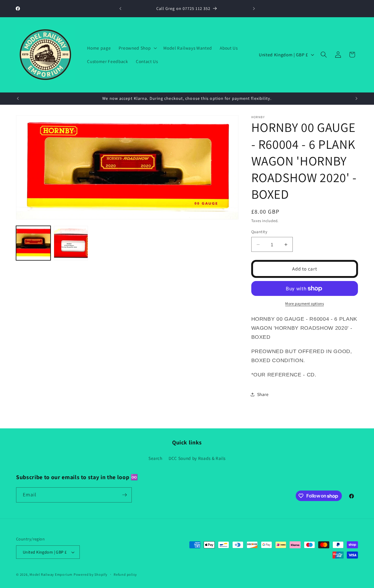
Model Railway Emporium (51, 574)
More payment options (304, 303)
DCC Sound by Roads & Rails (197, 458)
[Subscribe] (124, 494)
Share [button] (263, 394)
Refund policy (125, 574)
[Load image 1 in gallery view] (33, 243)
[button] (137, 48)
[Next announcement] (253, 9)
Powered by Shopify (91, 574)
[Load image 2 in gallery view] (71, 243)
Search (155, 458)
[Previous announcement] (120, 9)
